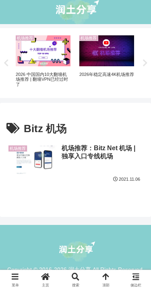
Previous (6, 63)
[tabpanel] (43, 61)
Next (145, 63)
